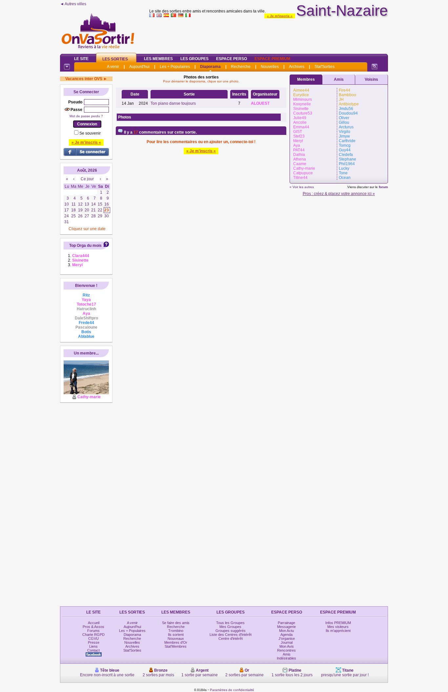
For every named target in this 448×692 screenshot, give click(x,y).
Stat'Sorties (325, 66)
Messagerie (286, 627)
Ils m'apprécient (338, 631)
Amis (339, 79)
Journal (287, 642)
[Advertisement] (268, 34)
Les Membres (158, 58)
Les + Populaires (175, 66)
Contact (93, 650)
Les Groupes (194, 58)
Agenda (286, 635)
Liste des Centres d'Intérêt (231, 635)
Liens (93, 646)
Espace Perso (231, 58)
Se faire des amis (176, 623)
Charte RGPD (93, 635)
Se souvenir (90, 133)
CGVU (93, 638)
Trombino (175, 631)
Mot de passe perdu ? (86, 116)
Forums (93, 631)
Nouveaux (176, 638)
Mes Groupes (230, 627)
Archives (296, 66)
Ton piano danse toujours (173, 103)
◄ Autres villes (73, 4)
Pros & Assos (93, 627)
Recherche (241, 66)
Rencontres (286, 650)
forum (383, 187)
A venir (113, 66)
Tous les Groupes (230, 623)
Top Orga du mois (85, 245)
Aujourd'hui (139, 66)
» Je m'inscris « (280, 16)
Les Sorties (115, 59)
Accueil (93, 623)
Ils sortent (176, 635)
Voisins (371, 79)
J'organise (286, 638)
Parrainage (286, 623)
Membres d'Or (175, 642)
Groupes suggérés (230, 631)
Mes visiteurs (338, 627)
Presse (93, 642)
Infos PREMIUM (338, 623)
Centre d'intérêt (230, 638)
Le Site (81, 58)
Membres (306, 79)
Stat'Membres (176, 646)
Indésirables (286, 658)
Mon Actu (286, 631)
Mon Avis (286, 646)
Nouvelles (270, 66)
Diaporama (210, 66)
